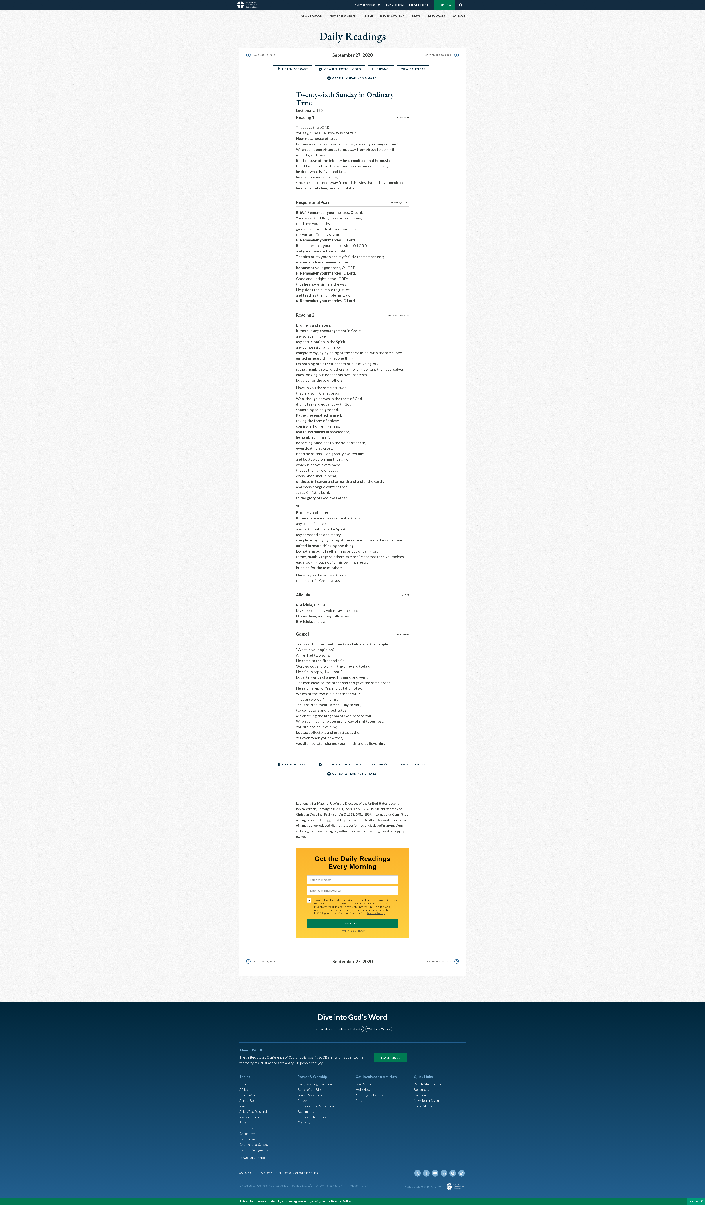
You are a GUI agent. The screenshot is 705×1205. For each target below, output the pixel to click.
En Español (381, 69)
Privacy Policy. (376, 913)
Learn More (390, 1057)
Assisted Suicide (251, 1117)
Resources (421, 1089)
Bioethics (246, 1128)
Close (694, 1201)
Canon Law (247, 1134)
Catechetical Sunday (253, 1145)
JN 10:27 (404, 595)
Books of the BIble (310, 1089)
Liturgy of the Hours (312, 1117)
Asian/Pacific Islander (254, 1111)
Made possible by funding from (424, 1186)
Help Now (444, 4)
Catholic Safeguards (253, 1150)
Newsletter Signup (427, 1100)
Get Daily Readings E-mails (354, 78)
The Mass (304, 1122)
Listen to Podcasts (350, 1028)
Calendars (421, 1095)
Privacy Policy (358, 1185)
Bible (243, 1122)
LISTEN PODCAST (295, 69)
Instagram (452, 1173)
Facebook (426, 1173)
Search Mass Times (311, 1095)
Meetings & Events (369, 1095)
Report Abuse (418, 5)
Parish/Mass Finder (428, 1084)
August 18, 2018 (264, 55)
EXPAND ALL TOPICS (252, 1157)
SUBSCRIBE (352, 923)
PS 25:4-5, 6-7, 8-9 (400, 202)
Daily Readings (365, 5)
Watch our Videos (378, 1028)
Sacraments (306, 1111)
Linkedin (444, 1173)
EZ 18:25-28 (403, 117)
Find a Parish (395, 5)
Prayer (302, 1100)
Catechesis (247, 1139)
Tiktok (461, 1173)
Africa (243, 1089)
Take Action (364, 1084)
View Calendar (413, 69)
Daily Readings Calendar (380, 5)
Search (460, 4)
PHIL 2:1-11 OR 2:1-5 (398, 315)
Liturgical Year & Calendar (316, 1106)
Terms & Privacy (356, 930)
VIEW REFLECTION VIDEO (342, 69)
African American (251, 1095)
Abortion (245, 1084)
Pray (359, 1100)
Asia (242, 1106)
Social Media (423, 1106)
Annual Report (249, 1100)
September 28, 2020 (438, 55)
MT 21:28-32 (402, 634)
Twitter (417, 1173)
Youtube (435, 1173)
